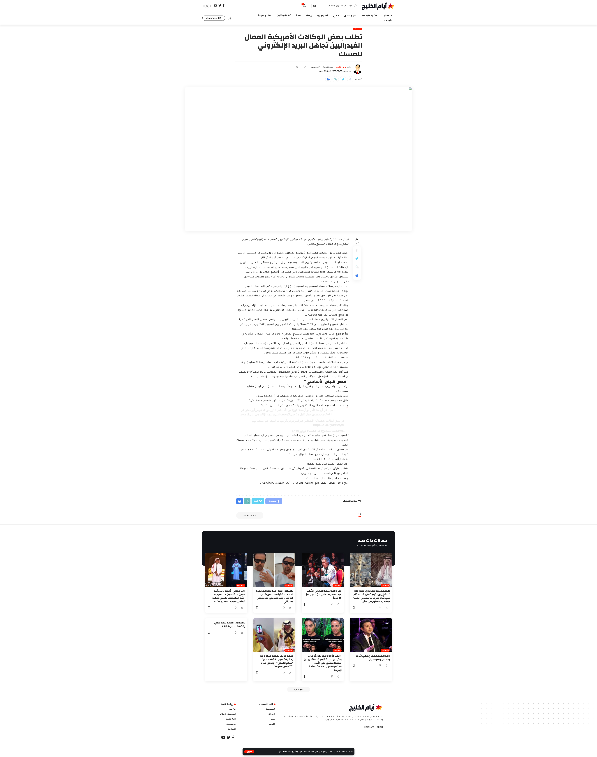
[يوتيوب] (215, 5)
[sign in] (229, 18)
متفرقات (357, 29)
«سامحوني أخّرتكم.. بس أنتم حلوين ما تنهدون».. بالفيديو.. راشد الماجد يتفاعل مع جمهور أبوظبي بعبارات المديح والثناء (228, 596)
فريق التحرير (341, 67)
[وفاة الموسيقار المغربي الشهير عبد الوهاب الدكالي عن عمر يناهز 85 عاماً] (323, 570)
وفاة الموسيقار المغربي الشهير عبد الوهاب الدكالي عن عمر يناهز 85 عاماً (324, 594)
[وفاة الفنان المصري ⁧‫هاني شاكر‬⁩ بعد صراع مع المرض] (371, 635)
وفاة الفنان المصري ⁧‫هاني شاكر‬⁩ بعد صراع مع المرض (373, 657)
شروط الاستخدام (288, 752)
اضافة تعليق (327, 67)
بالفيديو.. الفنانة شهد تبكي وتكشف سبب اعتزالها (229, 624)
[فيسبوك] (223, 5)
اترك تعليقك (248, 515)
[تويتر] (220, 5)
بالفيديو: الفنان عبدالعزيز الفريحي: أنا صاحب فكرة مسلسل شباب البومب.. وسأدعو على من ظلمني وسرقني (274, 596)
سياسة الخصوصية (308, 752)
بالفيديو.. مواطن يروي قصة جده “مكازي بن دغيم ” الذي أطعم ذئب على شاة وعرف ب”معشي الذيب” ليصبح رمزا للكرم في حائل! (371, 596)
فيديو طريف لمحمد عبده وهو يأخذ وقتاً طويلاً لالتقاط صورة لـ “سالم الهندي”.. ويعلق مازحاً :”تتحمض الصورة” (276, 661)
